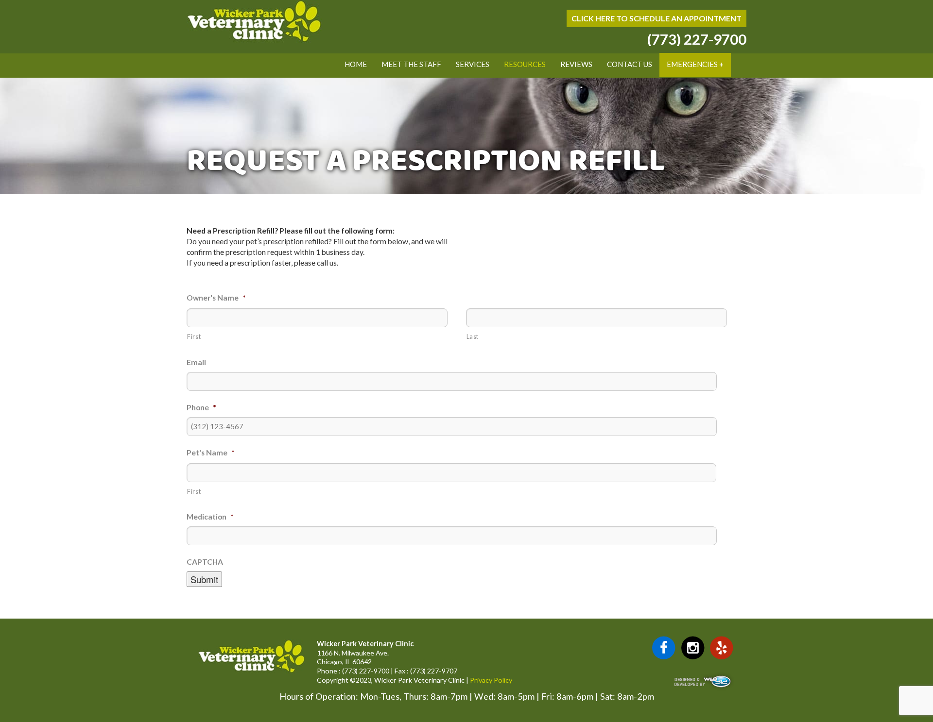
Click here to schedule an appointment (656, 18)
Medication (210, 516)
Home (356, 64)
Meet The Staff (411, 64)
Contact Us (629, 64)
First (194, 336)
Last (472, 336)
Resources (525, 64)
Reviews (576, 64)
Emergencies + (695, 64)
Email (196, 362)
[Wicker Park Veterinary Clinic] (254, 40)
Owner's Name (216, 297)
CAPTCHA (205, 561)
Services (472, 64)
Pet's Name (211, 452)
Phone (201, 407)
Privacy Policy (491, 680)
